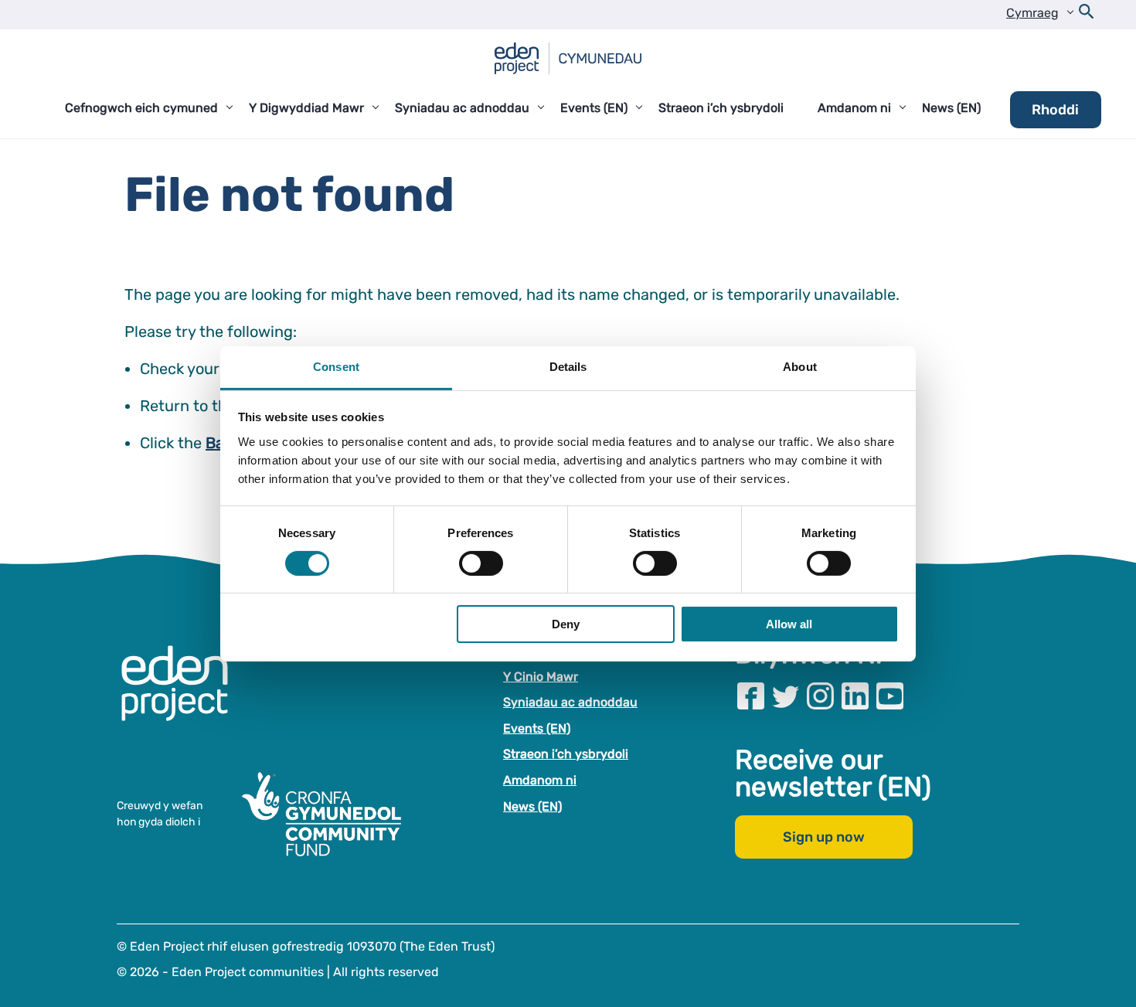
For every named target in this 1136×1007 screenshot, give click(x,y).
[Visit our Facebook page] (750, 695)
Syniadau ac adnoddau (570, 702)
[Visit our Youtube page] (889, 695)
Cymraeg (1032, 12)
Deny (566, 624)
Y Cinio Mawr (540, 676)
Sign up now (824, 836)
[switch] (481, 563)
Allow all (789, 624)
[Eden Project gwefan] (182, 699)
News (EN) (532, 806)
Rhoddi (1055, 109)
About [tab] (800, 366)
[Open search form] (1086, 14)
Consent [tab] (336, 366)
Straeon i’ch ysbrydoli (565, 754)
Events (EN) (536, 728)
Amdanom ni (540, 780)
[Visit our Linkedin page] (855, 695)
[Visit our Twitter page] (785, 695)
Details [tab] (568, 366)
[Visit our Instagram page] (820, 695)
